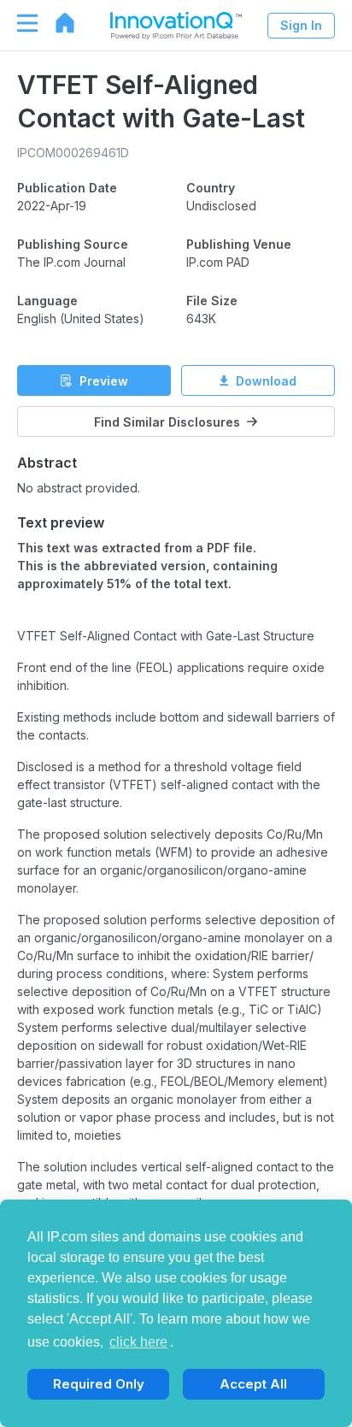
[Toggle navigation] (19, 23)
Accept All (253, 1384)
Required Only (98, 1384)
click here (138, 1342)
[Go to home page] (56, 23)
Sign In (301, 25)
